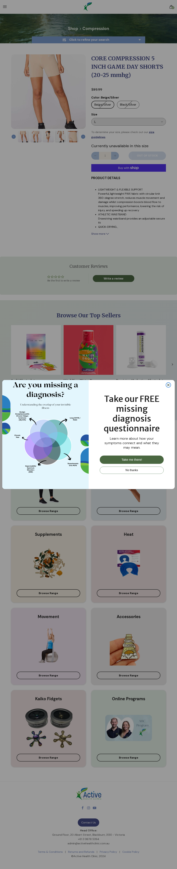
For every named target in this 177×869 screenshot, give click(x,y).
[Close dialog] (168, 385)
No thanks (131, 470)
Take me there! (132, 459)
